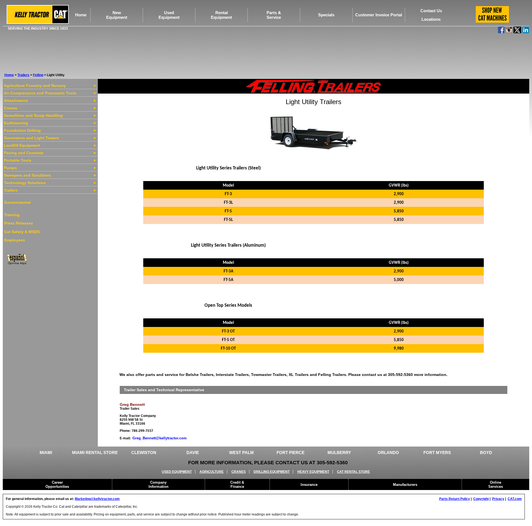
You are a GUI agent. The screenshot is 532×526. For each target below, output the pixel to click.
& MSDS (32, 232)
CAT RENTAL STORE (353, 472)
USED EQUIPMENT (177, 472)
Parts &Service (274, 15)
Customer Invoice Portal (378, 14)
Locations (431, 19)
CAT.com (515, 499)
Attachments (16, 100)
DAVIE (192, 452)
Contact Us (431, 10)
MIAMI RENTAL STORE (95, 452)
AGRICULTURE (212, 472)
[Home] (38, 23)
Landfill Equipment (22, 145)
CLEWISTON (143, 452)
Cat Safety (14, 232)
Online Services (495, 484)
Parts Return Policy (454, 499)
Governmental (17, 202)
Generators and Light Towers (31, 138)
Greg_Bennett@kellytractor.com (159, 438)
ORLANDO (388, 452)
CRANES (238, 472)
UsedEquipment (169, 15)
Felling (38, 75)
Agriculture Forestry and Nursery (35, 85)
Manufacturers (405, 485)
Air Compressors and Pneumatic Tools (40, 93)
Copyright (481, 499)
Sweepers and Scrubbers (27, 175)
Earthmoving (16, 123)
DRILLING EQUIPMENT (272, 472)
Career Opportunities (57, 484)
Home (80, 14)
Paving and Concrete (24, 153)
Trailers (23, 75)
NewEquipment (116, 15)
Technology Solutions (25, 183)
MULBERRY (339, 452)
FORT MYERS (437, 452)
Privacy (498, 499)
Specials (326, 14)
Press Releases (18, 223)
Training (12, 215)
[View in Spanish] (17, 259)
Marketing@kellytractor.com (97, 499)
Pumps (10, 168)
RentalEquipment (221, 15)
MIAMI (46, 452)
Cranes (10, 108)
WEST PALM (241, 452)
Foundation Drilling (22, 130)
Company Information (158, 484)
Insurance (309, 485)
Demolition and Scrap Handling (33, 115)
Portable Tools (17, 160)
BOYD (486, 452)
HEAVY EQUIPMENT (313, 472)
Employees (14, 240)
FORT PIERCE (291, 452)
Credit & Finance (237, 484)
